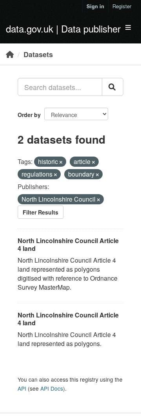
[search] (112, 87)
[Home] (10, 54)
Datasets (38, 54)
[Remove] (61, 162)
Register (121, 6)
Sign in (95, 6)
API (22, 388)
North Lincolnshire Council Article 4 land (68, 244)
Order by (29, 115)
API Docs (51, 388)
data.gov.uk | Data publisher (63, 28)
